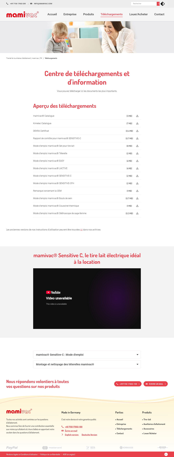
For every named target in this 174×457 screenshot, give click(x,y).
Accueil (120, 419)
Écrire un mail (71, 430)
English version (72, 434)
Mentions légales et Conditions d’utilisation (22, 454)
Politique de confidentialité (50, 454)
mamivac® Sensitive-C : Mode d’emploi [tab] (59, 354)
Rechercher (159, 4)
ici (81, 229)
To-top (166, 454)
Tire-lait (147, 419)
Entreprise (121, 424)
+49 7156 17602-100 (73, 426)
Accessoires (149, 428)
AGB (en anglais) (69, 454)
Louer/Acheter (150, 433)
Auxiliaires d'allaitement (154, 424)
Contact (120, 433)
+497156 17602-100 (128, 384)
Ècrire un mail (156, 384)
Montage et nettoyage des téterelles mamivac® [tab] (65, 364)
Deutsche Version (89, 434)
